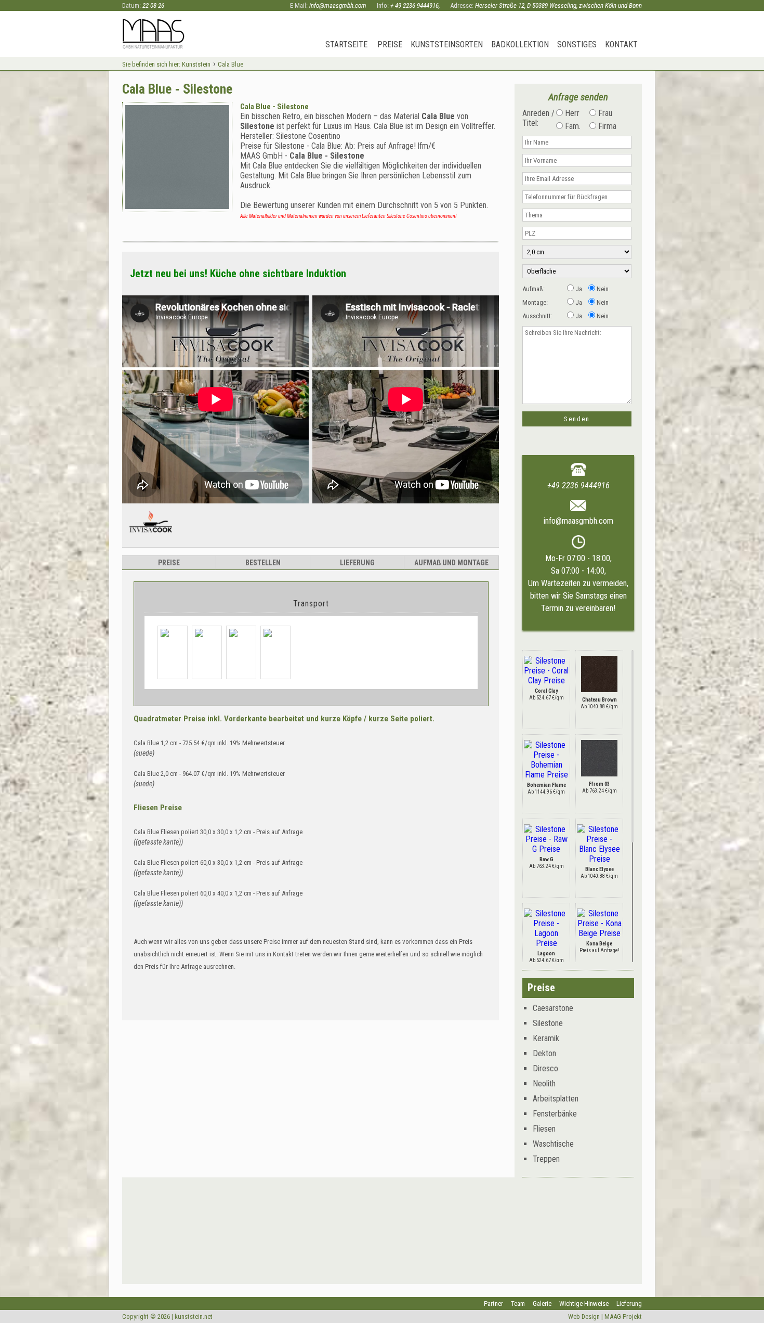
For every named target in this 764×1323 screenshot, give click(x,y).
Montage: (535, 302)
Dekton (544, 1053)
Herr (571, 113)
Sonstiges (577, 44)
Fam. (572, 126)
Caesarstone (553, 1008)
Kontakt (621, 44)
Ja (578, 289)
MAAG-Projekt (623, 1316)
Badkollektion (520, 44)
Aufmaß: (533, 289)
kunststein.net (194, 1316)
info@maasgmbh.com (337, 5)
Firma (606, 126)
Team (518, 1303)
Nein (602, 289)
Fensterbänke (555, 1114)
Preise (389, 44)
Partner (493, 1303)
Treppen (546, 1159)
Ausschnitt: (537, 316)
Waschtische (553, 1144)
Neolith (544, 1083)
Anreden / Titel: (538, 118)
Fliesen (544, 1129)
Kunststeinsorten (447, 44)
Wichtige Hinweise (584, 1303)
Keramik (546, 1038)
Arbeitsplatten (555, 1099)
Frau (604, 113)
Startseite (346, 44)
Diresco (545, 1068)
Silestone (548, 1023)
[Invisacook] (150, 537)
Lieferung (629, 1303)
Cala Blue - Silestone (274, 106)
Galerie (542, 1303)
